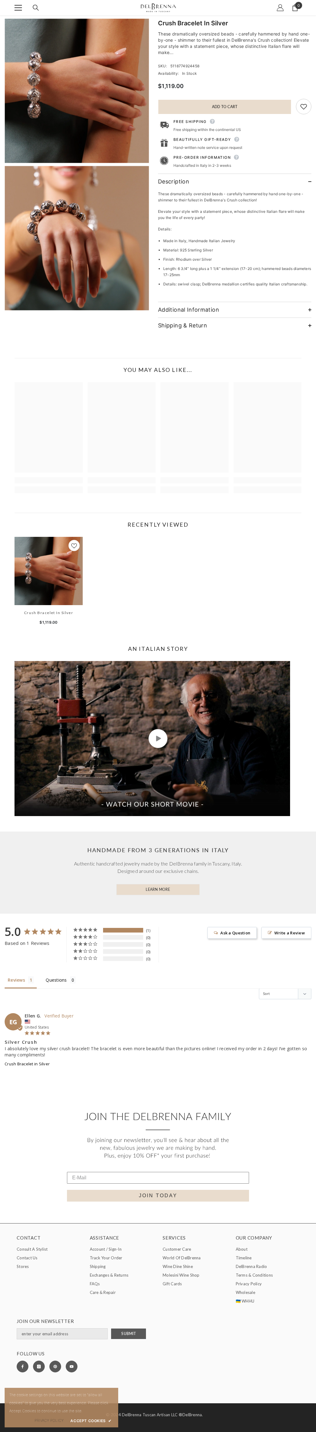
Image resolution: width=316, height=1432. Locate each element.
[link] (49, 480)
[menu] (18, 7)
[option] (48, 583)
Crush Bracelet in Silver (48, 612)
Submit (128, 1333)
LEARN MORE (158, 889)
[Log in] (280, 7)
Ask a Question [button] (235, 933)
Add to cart (223, 106)
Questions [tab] (56, 980)
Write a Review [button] (289, 933)
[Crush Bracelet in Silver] (49, 571)
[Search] (36, 7)
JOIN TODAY (158, 1195)
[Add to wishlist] (303, 106)
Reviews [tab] (16, 980)
